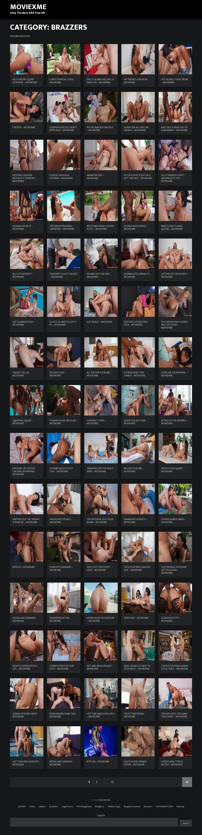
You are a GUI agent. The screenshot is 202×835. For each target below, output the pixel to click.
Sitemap (180, 806)
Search (101, 815)
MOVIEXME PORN (164, 806)
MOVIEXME (104, 800)
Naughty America (132, 806)
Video (32, 806)
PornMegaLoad (84, 806)
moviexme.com (20, 36)
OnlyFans (53, 806)
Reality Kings (114, 806)
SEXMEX (22, 806)
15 (113, 782)
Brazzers (148, 806)
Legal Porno (67, 806)
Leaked (42, 806)
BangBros (99, 806)
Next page (187, 782)
